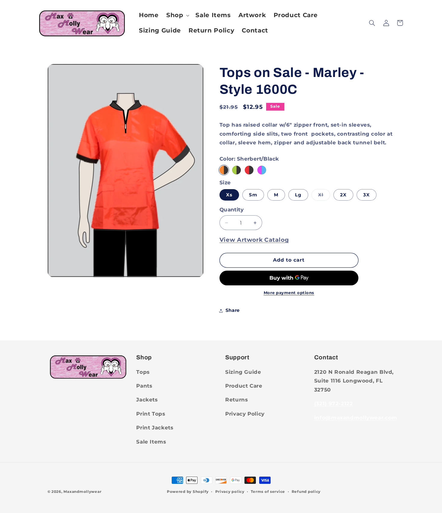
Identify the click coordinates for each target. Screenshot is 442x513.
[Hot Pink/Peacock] (261, 170)
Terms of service (268, 492)
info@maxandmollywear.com (355, 418)
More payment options (289, 292)
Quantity (231, 210)
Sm (253, 195)
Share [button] (233, 310)
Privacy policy (229, 492)
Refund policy (306, 492)
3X (366, 195)
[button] (177, 15)
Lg (298, 195)
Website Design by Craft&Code (133, 492)
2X (343, 195)
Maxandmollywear (82, 492)
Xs (229, 195)
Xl (324, 196)
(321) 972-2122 (333, 404)
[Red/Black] (249, 170)
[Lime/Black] (236, 170)
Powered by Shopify (188, 492)
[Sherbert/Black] (223, 170)
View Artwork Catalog (254, 239)
